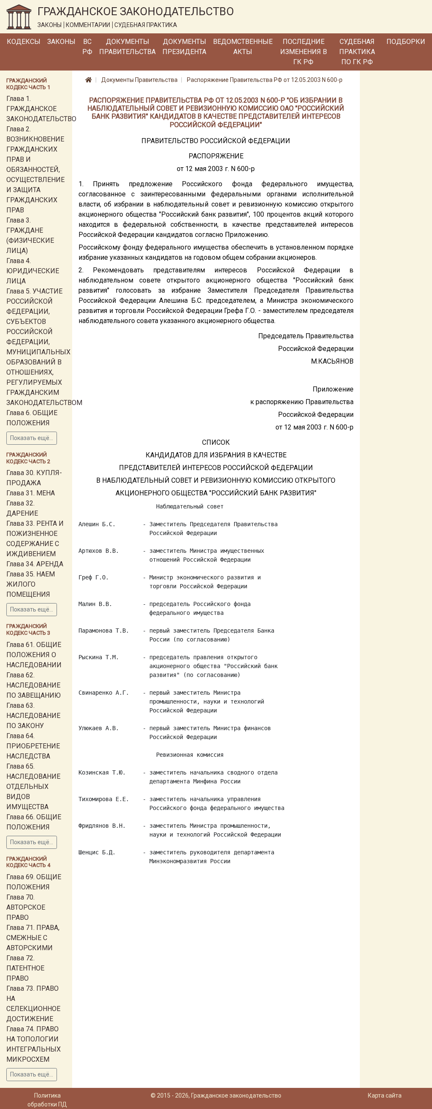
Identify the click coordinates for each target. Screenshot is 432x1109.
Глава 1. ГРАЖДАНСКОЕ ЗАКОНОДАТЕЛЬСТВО (41, 109)
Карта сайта (385, 1095)
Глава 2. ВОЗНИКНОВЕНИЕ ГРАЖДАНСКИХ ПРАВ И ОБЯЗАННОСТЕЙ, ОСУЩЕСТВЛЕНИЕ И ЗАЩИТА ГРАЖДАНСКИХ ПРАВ (35, 169)
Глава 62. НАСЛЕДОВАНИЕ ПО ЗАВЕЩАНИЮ (33, 685)
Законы (61, 42)
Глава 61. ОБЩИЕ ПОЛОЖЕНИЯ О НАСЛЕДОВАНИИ (34, 655)
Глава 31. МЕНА (30, 493)
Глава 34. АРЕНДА (34, 564)
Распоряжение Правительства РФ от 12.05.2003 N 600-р (265, 79)
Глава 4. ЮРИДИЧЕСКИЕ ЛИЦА (32, 271)
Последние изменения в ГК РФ (303, 52)
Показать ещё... (31, 438)
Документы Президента (184, 47)
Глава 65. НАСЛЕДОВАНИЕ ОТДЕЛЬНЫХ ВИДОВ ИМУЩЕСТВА (33, 786)
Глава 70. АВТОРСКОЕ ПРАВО (25, 907)
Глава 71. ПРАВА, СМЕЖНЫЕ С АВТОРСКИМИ (32, 938)
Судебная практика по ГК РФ (357, 52)
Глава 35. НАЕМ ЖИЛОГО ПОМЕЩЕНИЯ (30, 584)
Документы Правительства (127, 47)
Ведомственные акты (243, 47)
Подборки (405, 42)
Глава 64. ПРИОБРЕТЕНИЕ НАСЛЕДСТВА (33, 746)
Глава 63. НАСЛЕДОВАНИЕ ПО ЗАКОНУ (33, 715)
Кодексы (23, 42)
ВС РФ (87, 47)
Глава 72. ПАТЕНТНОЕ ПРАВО (25, 968)
